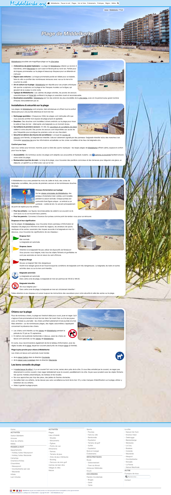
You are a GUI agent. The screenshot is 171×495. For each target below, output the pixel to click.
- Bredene (128, 448)
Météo (114, 3)
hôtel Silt (32, 95)
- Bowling (52, 460)
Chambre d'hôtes (17, 461)
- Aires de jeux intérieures (58, 457)
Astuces (14, 438)
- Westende (15, 472)
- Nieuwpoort (16, 466)
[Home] (48, 3)
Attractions (53, 449)
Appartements (16, 450)
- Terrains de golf (93, 443)
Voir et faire (82, 3)
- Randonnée (92, 437)
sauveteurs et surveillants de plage (63, 127)
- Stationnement (93, 463)
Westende (31, 69)
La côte (127, 429)
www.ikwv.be (27, 140)
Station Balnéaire (17, 436)
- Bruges (90, 480)
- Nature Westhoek (132, 467)
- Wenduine (129, 443)
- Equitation (91, 448)
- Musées (52, 438)
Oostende (46, 357)
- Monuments (54, 441)
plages (41, 331)
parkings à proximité (103, 155)
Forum (89, 471)
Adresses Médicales (94, 468)
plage (29, 346)
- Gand (89, 482)
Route (89, 460)
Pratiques (100, 3)
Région (107, 3)
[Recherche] (118, 3)
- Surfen (90, 446)
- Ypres (89, 485)
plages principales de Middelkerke (54, 193)
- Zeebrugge (129, 437)
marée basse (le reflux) (24, 369)
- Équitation (91, 440)
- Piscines (90, 432)
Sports (89, 429)
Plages (74, 3)
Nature (51, 470)
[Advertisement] (143, 99)
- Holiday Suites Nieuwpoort (22, 453)
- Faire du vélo (92, 435)
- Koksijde (128, 462)
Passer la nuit (65, 3)
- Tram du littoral (93, 465)
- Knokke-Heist (131, 435)
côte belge (54, 62)
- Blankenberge (130, 440)
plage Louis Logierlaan (26, 360)
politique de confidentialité (30, 492)
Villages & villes (54, 468)
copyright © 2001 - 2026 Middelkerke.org (51, 492)
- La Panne (129, 465)
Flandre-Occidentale (94, 477)
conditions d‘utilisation (16, 492)
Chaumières (15, 463)
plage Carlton (23, 357)
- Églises (52, 443)
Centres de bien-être (57, 465)
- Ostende (128, 451)
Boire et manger (93, 451)
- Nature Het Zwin (132, 432)
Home (13, 429)
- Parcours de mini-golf (58, 462)
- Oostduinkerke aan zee (20, 469)
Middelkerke (55, 3)
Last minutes (16, 477)
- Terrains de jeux (55, 454)
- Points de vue (54, 446)
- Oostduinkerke (131, 459)
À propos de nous (132, 473)
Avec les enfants (17, 441)
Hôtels (13, 474)
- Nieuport (129, 456)
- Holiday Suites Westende (21, 455)
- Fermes (52, 451)
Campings (14, 458)
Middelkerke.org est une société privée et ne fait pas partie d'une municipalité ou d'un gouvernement (51, 490)
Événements (91, 3)
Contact (128, 480)
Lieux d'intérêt (54, 435)
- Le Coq (128, 446)
